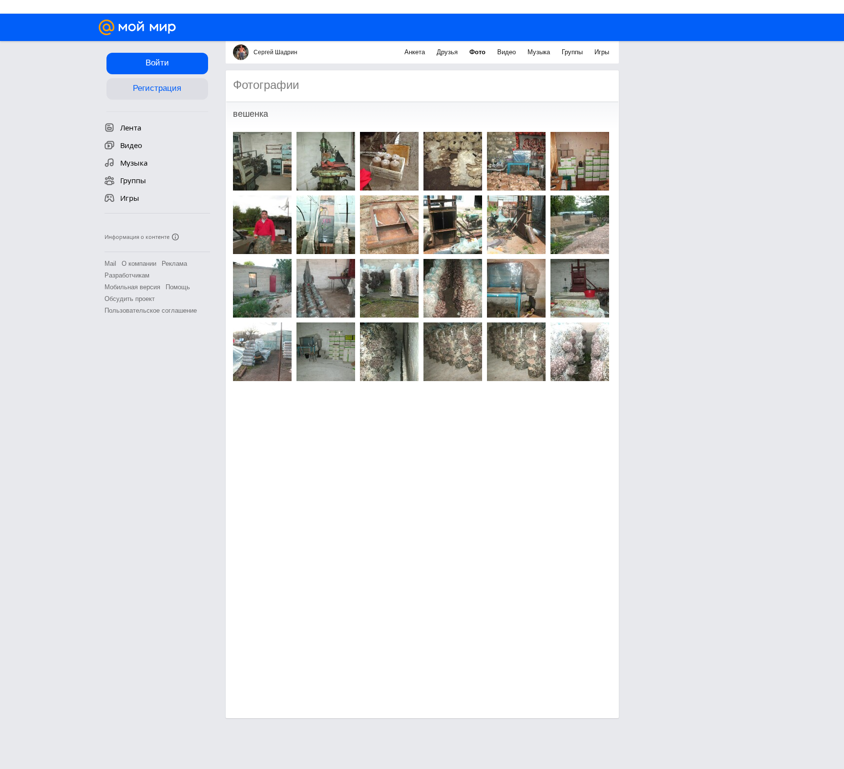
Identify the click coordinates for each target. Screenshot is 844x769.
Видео (507, 52)
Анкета (415, 52)
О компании (139, 263)
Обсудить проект (130, 298)
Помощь (178, 287)
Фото (478, 52)
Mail (110, 263)
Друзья (448, 52)
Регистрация (157, 88)
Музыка (540, 52)
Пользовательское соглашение (151, 310)
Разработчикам (127, 275)
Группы (573, 52)
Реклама (174, 263)
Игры (601, 52)
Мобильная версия (132, 287)
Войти (157, 62)
